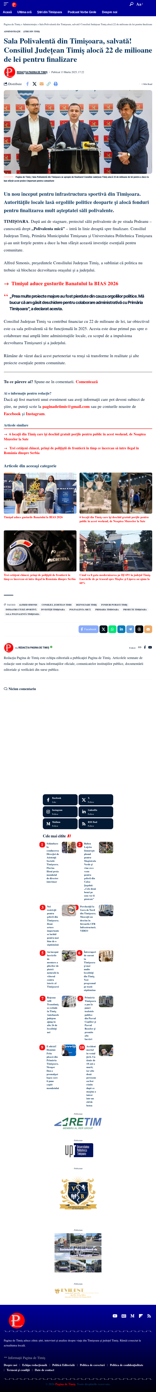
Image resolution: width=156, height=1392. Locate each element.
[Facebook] (144, 648)
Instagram (35, 413)
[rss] (96, 823)
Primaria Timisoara (107, 609)
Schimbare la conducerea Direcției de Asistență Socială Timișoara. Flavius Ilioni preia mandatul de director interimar (53, 862)
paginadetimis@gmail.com (66, 406)
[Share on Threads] (139, 629)
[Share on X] (34, 84)
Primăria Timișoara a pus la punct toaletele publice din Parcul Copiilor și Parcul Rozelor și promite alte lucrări (90, 1018)
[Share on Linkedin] (121, 629)
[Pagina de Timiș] (14, 3)
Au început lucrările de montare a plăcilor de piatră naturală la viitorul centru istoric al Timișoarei (53, 969)
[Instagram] (60, 811)
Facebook (12, 413)
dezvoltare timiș (86, 604)
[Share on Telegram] (130, 629)
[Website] (140, 648)
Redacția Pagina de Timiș (32, 72)
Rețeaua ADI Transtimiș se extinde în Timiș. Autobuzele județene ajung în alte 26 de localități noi (53, 1015)
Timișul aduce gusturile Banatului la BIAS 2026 (61, 283)
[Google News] (124, 1316)
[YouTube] (150, 648)
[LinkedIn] (96, 811)
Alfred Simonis (28, 604)
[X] (96, 799)
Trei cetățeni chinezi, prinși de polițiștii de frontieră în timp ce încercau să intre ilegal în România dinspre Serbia (71, 450)
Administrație (12, 31)
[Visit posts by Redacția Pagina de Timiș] (9, 72)
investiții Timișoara (53, 609)
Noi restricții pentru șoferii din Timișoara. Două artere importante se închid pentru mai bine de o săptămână (53, 925)
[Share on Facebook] (27, 84)
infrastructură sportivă (21, 609)
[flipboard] (141, 1316)
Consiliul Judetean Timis (57, 604)
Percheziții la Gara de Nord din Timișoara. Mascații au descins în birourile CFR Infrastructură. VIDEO (88, 918)
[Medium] (60, 823)
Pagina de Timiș (65, 1384)
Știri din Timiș (31, 31)
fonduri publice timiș (114, 604)
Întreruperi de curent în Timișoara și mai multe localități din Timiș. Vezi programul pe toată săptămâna (90, 971)
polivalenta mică (80, 609)
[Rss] (149, 1316)
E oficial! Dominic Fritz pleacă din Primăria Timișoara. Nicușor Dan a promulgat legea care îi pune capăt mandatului (53, 1067)
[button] (7, 3)
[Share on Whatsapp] (112, 629)
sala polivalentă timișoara (22, 614)
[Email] (41, 84)
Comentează (87, 381)
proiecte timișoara (135, 609)
